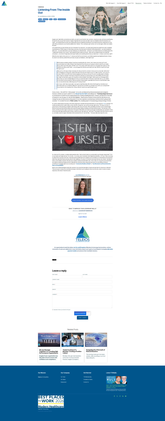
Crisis (51, 19)
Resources (138, 3)
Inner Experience (61, 19)
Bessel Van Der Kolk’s (82, 93)
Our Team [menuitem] (63, 377)
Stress (40, 19)
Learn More (82, 217)
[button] (114, 396)
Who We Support (110, 3)
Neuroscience (42, 21)
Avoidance (45, 19)
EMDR (55, 19)
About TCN (130, 3)
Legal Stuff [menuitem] (40, 409)
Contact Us (156, 3)
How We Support (121, 3)
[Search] (161, 3)
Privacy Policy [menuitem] (45, 409)
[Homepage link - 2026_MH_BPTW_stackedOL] (51, 407)
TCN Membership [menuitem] (87, 377)
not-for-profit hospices (79, 247)
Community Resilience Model (83, 163)
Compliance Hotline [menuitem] (87, 379)
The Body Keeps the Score (104, 93)
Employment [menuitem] (63, 382)
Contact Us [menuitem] (86, 382)
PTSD (104, 103)
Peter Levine (74, 100)
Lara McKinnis (43, 16)
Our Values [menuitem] (63, 379)
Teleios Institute (147, 3)
